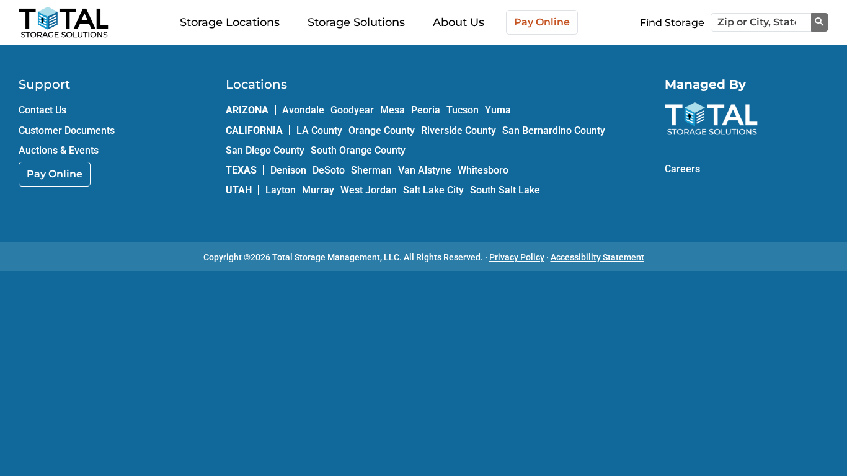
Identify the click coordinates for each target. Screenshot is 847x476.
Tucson (462, 110)
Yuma (498, 110)
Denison (288, 170)
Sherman (371, 170)
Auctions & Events (59, 150)
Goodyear (352, 110)
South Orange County (358, 150)
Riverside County (458, 130)
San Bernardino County (553, 130)
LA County (319, 130)
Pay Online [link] (54, 174)
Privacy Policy (516, 257)
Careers (682, 169)
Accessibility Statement (597, 257)
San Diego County (265, 150)
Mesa (392, 110)
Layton (280, 190)
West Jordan (368, 190)
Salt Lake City (433, 190)
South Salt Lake (505, 190)
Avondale (303, 110)
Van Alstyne (424, 170)
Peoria (425, 110)
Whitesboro (483, 170)
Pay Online (542, 22)
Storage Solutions (356, 22)
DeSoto (329, 170)
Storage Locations (230, 22)
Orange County (381, 130)
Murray (318, 190)
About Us (458, 22)
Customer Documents (67, 130)
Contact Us (42, 110)
